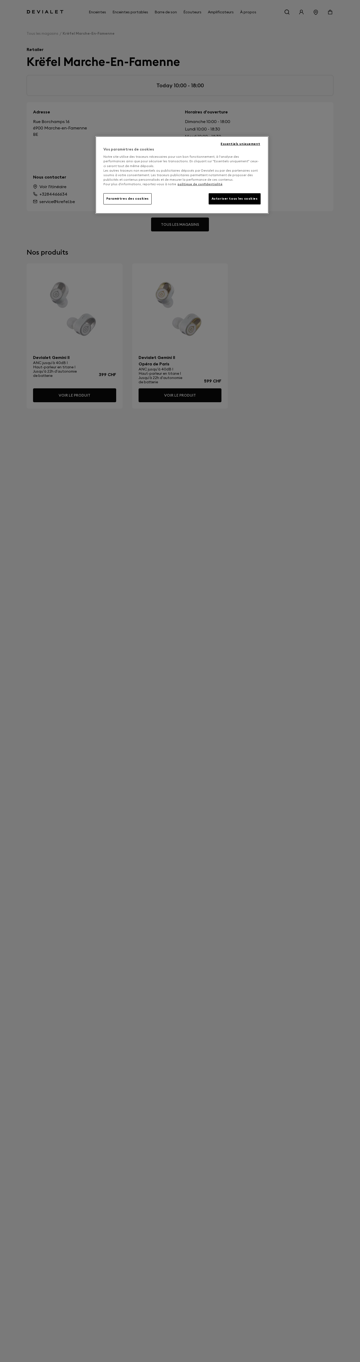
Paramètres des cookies (127, 198)
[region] (182, 175)
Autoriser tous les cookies (235, 198)
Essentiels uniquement (240, 144)
